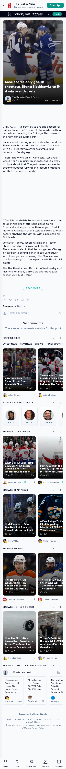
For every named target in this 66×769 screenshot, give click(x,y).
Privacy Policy (38, 728)
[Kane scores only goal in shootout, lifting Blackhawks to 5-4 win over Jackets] (33, 62)
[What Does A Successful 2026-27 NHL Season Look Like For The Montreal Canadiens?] (19, 457)
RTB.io (36, 722)
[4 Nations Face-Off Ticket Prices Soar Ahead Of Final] (19, 369)
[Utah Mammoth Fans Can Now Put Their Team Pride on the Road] (19, 515)
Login (57, 14)
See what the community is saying (25, 665)
